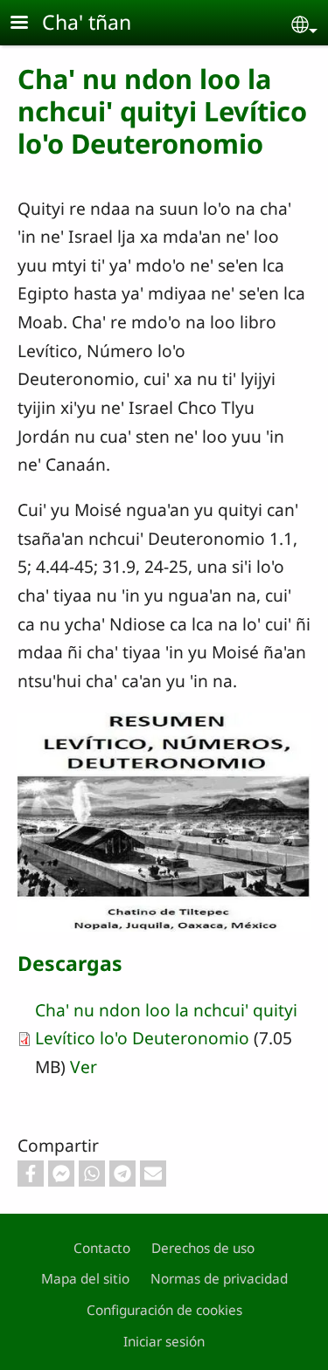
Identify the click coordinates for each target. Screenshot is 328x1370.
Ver (83, 1066)
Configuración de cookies (164, 1310)
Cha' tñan (86, 22)
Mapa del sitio (85, 1279)
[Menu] (29, 24)
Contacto (101, 1248)
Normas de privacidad (219, 1279)
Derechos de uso (203, 1248)
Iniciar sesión (164, 1341)
